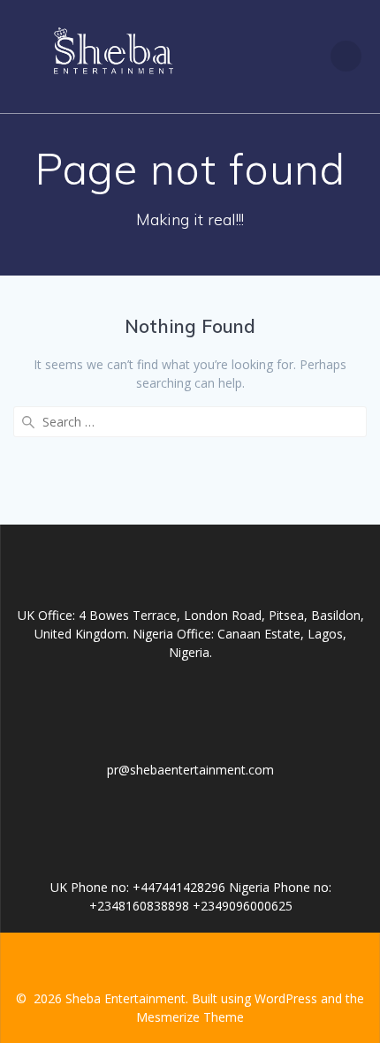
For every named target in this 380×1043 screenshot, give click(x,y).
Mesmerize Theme (190, 1017)
